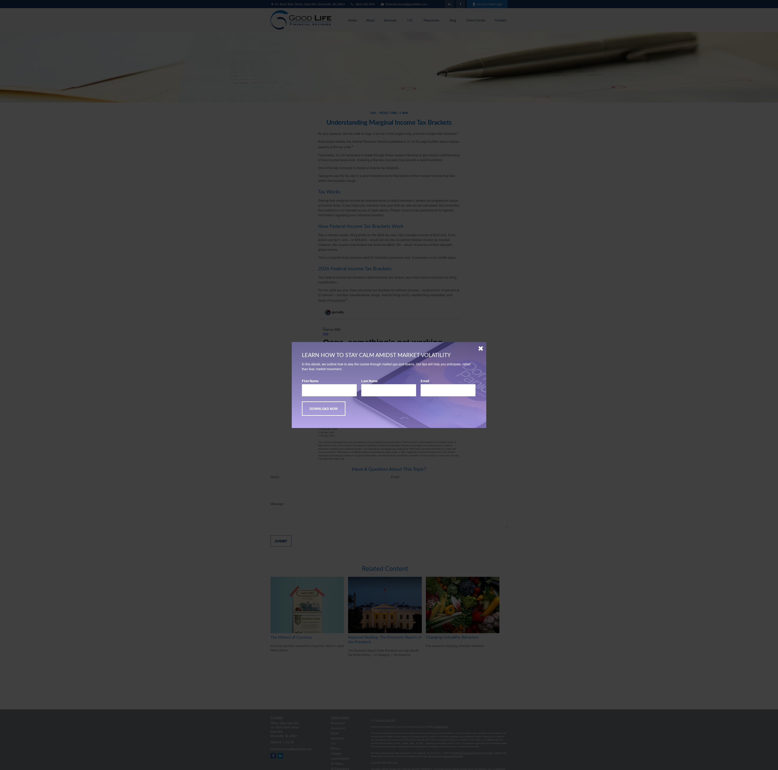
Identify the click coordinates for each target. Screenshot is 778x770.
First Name (310, 381)
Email (425, 381)
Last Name (369, 381)
